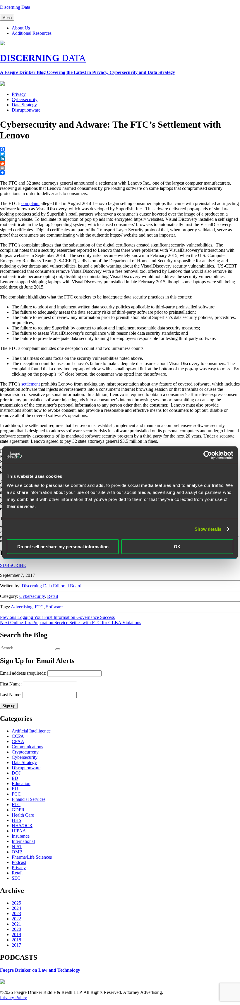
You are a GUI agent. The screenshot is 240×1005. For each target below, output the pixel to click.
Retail (52, 596)
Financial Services (28, 799)
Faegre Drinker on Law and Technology (40, 970)
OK (177, 546)
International (23, 841)
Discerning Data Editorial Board (51, 585)
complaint (30, 203)
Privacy (19, 94)
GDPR (18, 809)
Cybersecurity (24, 99)
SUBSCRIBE (13, 565)
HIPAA (19, 830)
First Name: (11, 683)
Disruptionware (26, 109)
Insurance (21, 836)
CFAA (18, 741)
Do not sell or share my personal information (63, 546)
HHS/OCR (22, 825)
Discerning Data (15, 7)
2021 (16, 923)
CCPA (18, 736)
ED (15, 778)
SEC (16, 878)
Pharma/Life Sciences (32, 857)
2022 (16, 918)
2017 (16, 944)
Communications (27, 746)
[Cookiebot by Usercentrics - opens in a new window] (207, 455)
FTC (39, 606)
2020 (16, 929)
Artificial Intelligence (31, 730)
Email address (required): (23, 673)
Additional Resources (32, 33)
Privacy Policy (13, 997)
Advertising (21, 606)
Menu (7, 17)
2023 (16, 913)
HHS (16, 820)
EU (15, 788)
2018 (16, 939)
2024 (16, 908)
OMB (17, 851)
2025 (16, 902)
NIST (17, 846)
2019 (16, 934)
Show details (208, 529)
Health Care (23, 815)
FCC (16, 793)
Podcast (19, 862)
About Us (21, 27)
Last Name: (10, 694)
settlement (30, 383)
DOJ (16, 772)
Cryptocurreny (25, 751)
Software (54, 606)
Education (21, 783)
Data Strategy (24, 104)
